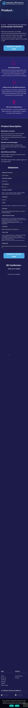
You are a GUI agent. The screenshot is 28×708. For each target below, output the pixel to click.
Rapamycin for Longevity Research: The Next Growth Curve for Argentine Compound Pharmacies (13, 374)
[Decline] (26, 704)
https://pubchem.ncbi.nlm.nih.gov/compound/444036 (14, 247)
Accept (11, 705)
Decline (17, 705)
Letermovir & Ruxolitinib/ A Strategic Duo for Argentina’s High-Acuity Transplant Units (12, 601)
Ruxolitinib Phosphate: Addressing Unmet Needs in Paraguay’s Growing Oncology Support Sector (14, 487)
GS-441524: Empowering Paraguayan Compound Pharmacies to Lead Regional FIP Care (13, 563)
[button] (26, 3)
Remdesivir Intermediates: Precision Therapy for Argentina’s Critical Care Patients (13, 411)
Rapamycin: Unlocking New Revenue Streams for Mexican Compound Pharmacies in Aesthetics (14, 638)
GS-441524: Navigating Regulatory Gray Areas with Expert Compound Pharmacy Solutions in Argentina (13, 449)
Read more (4, 386)
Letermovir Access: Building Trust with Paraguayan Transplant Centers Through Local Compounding (13, 525)
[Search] (21, 11)
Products (3, 24)
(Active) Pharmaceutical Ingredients (17, 24)
